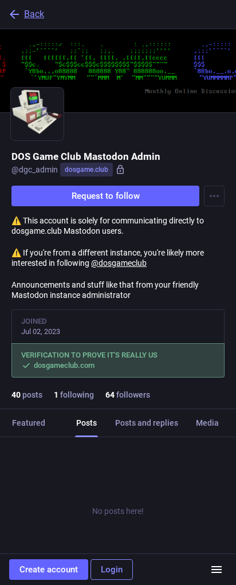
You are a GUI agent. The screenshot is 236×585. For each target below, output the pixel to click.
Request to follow (106, 196)
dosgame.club (86, 170)
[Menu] (214, 196)
